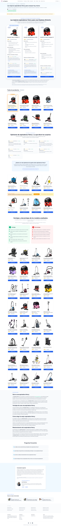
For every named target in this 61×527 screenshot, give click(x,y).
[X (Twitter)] (30, 523)
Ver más (9, 67)
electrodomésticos (38, 396)
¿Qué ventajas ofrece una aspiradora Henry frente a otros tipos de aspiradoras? (29, 458)
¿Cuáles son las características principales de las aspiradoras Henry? (27, 446)
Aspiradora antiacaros (22, 507)
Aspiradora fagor (21, 510)
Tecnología (20, 519)
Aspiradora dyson (9, 510)
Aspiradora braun (33, 507)
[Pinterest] (32, 523)
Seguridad (20, 518)
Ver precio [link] (13, 76)
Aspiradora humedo (33, 510)
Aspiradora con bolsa (46, 507)
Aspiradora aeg (9, 507)
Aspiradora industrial (45, 510)
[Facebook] (28, 523)
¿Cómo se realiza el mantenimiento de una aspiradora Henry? (25, 454)
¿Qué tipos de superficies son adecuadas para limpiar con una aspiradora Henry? (29, 450)
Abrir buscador (37, 194)
